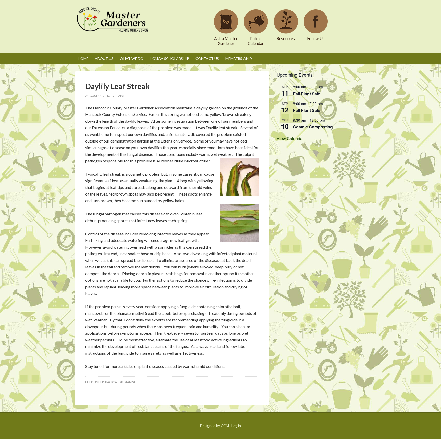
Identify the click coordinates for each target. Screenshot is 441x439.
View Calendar (290, 138)
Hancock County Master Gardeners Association (113, 24)
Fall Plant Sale (306, 94)
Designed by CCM (214, 425)
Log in (236, 425)
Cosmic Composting (313, 127)
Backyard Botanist (120, 382)
